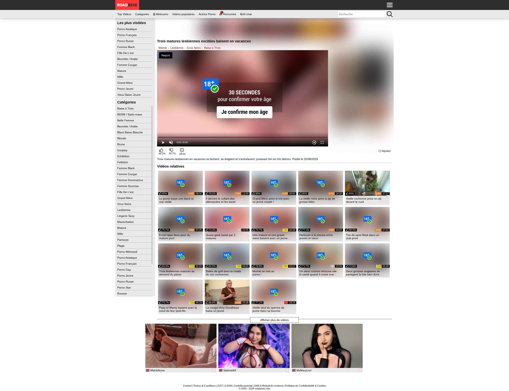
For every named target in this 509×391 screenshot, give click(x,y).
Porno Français (127, 35)
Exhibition (123, 156)
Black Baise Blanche (130, 132)
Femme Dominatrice (130, 180)
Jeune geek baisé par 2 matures (220, 236)
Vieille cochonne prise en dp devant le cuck (363, 200)
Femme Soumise (128, 186)
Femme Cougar (127, 64)
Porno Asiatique (127, 29)
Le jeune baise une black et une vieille (176, 200)
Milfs (120, 76)
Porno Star (124, 287)
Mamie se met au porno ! (263, 273)
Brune (121, 144)
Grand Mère (125, 82)
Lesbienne (124, 210)
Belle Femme (126, 120)
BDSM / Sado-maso (130, 114)
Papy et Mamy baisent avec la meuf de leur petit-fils (178, 309)
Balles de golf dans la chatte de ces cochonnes (223, 273)
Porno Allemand (127, 251)
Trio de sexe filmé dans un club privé (362, 236)
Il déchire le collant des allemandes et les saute (221, 200)
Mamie (162, 47)
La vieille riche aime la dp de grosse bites (317, 200)
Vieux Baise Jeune (129, 94)
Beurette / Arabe (128, 58)
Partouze (123, 239)
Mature (122, 70)
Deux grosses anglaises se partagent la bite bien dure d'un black (363, 273)
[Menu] (389, 5)
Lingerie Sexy (126, 215)
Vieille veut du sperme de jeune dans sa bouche (268, 309)
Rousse (122, 293)
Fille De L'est (125, 53)
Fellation (123, 162)
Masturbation (126, 221)
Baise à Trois (125, 108)
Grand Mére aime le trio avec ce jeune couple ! (271, 200)
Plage (121, 245)
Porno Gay (124, 269)
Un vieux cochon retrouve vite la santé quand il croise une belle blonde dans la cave (318, 273)
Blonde (122, 138)
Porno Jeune (125, 88)
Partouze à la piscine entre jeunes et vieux (316, 236)
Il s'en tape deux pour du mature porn (174, 236)
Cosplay (122, 150)
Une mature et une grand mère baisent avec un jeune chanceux (270, 236)
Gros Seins (124, 204)
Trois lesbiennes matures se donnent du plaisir (176, 273)
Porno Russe (125, 41)
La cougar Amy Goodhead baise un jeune (222, 309)
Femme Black (126, 47)
